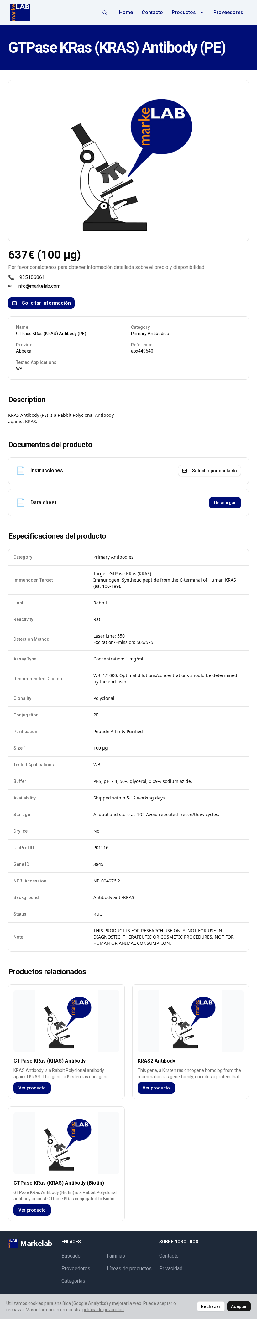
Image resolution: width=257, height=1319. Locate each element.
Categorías (73, 1281)
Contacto (152, 12)
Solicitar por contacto (214, 470)
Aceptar (239, 1306)
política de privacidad (103, 1309)
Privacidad (170, 1268)
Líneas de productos (129, 1268)
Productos (184, 12)
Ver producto (32, 1087)
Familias (116, 1256)
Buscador (71, 1256)
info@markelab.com (38, 286)
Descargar (225, 502)
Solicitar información (46, 303)
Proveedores (228, 12)
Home (126, 12)
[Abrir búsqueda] (104, 12)
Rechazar (211, 1306)
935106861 (32, 277)
